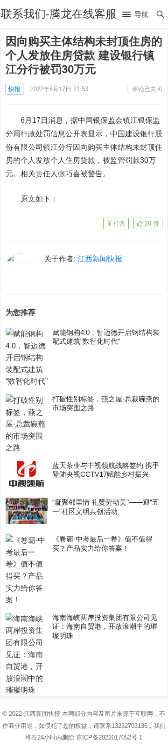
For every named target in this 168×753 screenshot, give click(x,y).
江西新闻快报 (99, 259)
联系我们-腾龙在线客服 (59, 13)
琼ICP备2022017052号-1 (109, 737)
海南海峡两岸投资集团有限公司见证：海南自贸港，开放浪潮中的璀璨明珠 (104, 626)
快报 (14, 89)
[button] (135, 15)
